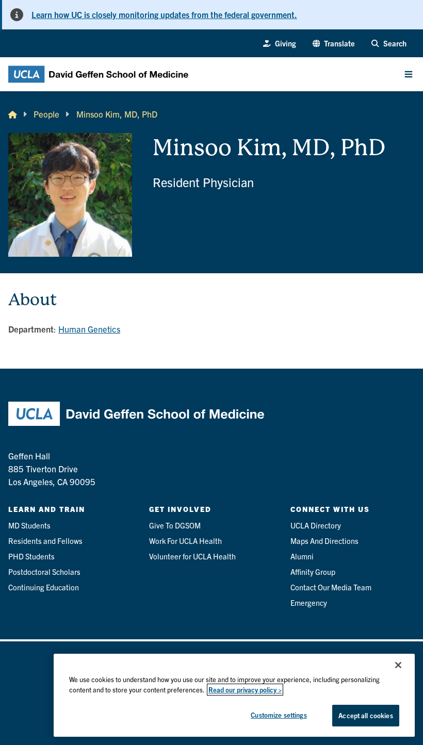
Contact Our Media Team (330, 587)
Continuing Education (43, 587)
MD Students (29, 525)
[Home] (12, 114)
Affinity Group (312, 571)
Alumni (302, 556)
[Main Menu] (408, 74)
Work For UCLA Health (185, 540)
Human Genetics (89, 328)
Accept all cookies (365, 715)
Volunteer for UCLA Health (192, 556)
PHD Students (31, 556)
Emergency (308, 602)
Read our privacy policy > (245, 689)
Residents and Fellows (45, 540)
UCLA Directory (315, 525)
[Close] (398, 665)
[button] (334, 43)
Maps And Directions (324, 540)
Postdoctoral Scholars (44, 571)
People (46, 113)
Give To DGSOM (175, 525)
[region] (234, 695)
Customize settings (278, 714)
